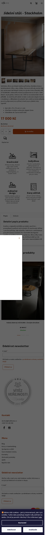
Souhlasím (33, 530)
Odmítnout (11, 530)
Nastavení (22, 523)
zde (40, 517)
